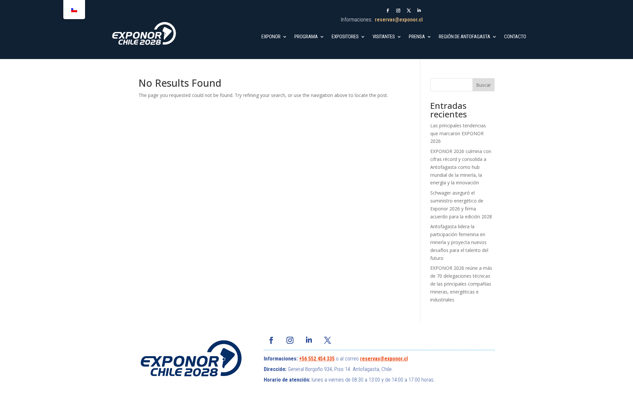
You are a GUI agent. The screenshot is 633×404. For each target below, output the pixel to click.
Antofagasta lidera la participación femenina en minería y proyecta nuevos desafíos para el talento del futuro (459, 242)
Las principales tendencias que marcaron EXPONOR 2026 (458, 133)
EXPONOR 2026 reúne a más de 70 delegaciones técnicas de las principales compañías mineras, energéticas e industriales (461, 283)
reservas (370, 359)
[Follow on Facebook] (388, 11)
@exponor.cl (394, 359)
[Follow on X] (409, 11)
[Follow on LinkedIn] (419, 11)
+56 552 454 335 (317, 359)
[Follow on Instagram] (398, 11)
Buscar (483, 85)
